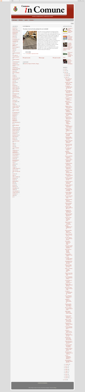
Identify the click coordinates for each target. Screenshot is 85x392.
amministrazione (15, 30)
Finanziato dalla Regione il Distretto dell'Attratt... (69, 284)
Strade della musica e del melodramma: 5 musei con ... (68, 342)
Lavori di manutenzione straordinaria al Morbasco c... (68, 357)
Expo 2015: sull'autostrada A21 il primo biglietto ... (69, 126)
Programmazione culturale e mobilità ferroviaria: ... (68, 324)
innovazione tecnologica (16, 97)
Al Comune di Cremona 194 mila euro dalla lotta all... (68, 87)
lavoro (13, 103)
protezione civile (15, 135)
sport (13, 165)
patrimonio (14, 115)
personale (14, 118)
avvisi (13, 43)
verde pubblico (14, 188)
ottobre (66, 77)
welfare (13, 195)
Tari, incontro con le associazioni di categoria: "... (68, 148)
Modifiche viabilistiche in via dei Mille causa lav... (68, 227)
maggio (66, 371)
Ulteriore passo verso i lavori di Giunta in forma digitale (70, 61)
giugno (66, 369)
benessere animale (15, 47)
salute (13, 143)
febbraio (66, 376)
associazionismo (15, 39)
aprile (66, 372)
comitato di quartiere (15, 59)
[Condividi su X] (28, 52)
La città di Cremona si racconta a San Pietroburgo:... (69, 182)
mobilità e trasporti (15, 107)
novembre (67, 75)
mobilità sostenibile (15, 110)
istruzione (14, 100)
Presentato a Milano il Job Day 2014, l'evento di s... (68, 185)
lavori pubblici (28, 53)
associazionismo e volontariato (15, 41)
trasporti (13, 179)
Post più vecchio (56, 57)
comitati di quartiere (15, 56)
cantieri (13, 50)
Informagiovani (14, 93)
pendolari (13, 116)
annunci (13, 36)
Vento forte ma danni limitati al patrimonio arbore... (69, 171)
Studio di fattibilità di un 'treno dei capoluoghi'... (68, 134)
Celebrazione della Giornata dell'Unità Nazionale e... (68, 138)
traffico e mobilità (15, 176)
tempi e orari (14, 169)
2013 (65, 379)
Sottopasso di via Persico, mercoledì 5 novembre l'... (68, 107)
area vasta (14, 37)
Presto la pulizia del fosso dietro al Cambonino (68, 79)
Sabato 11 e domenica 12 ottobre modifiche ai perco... (68, 270)
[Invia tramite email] (25, 52)
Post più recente (26, 57)
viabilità (13, 189)
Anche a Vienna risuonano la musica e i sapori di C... (69, 175)
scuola (13, 146)
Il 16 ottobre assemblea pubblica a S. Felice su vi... (68, 258)
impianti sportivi (15, 86)
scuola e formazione (15, 147)
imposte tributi (14, 89)
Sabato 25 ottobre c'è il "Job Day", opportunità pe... (68, 223)
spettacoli (14, 164)
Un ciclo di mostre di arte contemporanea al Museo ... (68, 277)
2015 (65, 70)
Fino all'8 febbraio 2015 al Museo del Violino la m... (68, 91)
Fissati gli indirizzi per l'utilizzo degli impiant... (68, 114)
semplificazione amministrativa (15, 152)
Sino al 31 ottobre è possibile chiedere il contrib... (69, 308)
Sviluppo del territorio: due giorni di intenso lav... (68, 301)
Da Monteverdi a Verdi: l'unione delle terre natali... (68, 338)
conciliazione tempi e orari (15, 65)
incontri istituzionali (15, 91)
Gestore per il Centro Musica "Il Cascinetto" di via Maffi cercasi (68, 55)
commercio (14, 63)
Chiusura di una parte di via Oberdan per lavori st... (68, 95)
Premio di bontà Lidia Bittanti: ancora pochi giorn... (68, 141)
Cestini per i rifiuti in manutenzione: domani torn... (68, 160)
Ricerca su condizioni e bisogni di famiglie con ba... (68, 157)
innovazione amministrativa (14, 96)
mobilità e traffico (15, 106)
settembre (67, 364)
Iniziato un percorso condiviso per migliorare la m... (68, 167)
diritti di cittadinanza (15, 72)
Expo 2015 (14, 82)
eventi (13, 81)
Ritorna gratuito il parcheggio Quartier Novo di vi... (69, 361)
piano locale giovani (15, 122)
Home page (14, 20)
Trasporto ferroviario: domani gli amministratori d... (68, 200)
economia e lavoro (15, 78)
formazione (14, 85)
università (14, 185)
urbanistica (14, 186)
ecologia (13, 75)
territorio (13, 173)
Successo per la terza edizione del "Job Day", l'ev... (68, 145)
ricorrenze (14, 139)
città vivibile (14, 55)
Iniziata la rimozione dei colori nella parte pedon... (68, 204)
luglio (66, 367)
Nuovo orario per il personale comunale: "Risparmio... (68, 251)
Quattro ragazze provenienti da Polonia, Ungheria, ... (68, 313)
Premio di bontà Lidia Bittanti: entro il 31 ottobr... (68, 274)
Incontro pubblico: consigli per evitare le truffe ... (68, 255)
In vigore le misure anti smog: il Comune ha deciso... (68, 219)
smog (13, 162)
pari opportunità (15, 112)
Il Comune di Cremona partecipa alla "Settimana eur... (68, 293)
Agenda (26, 20)
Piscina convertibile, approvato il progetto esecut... (68, 231)
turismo (13, 183)
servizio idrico (14, 157)
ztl (12, 196)
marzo (66, 374)
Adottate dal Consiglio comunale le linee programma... (69, 246)
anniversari (14, 34)
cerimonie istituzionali (16, 53)
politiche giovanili (15, 129)
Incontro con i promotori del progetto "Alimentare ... (68, 122)
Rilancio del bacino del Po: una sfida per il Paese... (68, 265)
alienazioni (14, 27)
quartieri (13, 138)
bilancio (13, 48)
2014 (65, 72)
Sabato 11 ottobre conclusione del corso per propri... (68, 320)
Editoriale (21, 20)
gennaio (66, 377)
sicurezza (13, 158)
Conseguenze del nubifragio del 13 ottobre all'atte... (68, 211)
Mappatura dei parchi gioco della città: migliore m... (68, 214)
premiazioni (14, 133)
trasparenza (14, 178)
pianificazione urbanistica (14, 120)
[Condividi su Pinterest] (30, 52)
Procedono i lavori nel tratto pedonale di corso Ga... (68, 178)
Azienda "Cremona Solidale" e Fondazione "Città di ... (68, 130)
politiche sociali (15, 130)
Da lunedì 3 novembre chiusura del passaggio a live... (68, 83)
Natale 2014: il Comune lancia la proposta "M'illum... (68, 103)
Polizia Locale (14, 132)
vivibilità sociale (15, 192)
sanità (13, 144)
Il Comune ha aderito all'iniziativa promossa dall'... (68, 164)
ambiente (13, 29)
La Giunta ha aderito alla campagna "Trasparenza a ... (68, 345)
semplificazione (15, 150)
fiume (13, 84)
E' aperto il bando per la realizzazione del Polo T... (68, 327)
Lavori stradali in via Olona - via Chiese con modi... (68, 234)
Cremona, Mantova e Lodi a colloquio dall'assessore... (68, 193)
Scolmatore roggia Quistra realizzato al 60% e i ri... (69, 207)
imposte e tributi (15, 88)
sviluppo (13, 167)
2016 (65, 69)
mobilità (13, 104)
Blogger (55, 387)
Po (12, 123)
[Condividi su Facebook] (29, 52)
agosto (66, 365)
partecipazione (14, 113)
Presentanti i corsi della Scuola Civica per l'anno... (68, 334)
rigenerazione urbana (34, 53)
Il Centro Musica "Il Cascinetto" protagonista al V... (68, 281)
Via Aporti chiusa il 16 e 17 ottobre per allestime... (68, 238)
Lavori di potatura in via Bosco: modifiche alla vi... (68, 98)
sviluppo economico (15, 168)
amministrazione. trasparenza (15, 33)
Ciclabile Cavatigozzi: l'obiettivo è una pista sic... (68, 349)
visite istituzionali (15, 191)
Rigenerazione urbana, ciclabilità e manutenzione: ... (68, 110)
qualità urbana (14, 136)
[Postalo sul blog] (27, 52)
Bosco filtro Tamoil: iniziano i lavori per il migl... (68, 288)
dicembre (67, 73)
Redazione (31, 20)
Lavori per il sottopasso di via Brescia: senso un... (69, 331)
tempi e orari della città (16, 171)
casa (13, 51)
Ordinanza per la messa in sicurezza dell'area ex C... (68, 117)
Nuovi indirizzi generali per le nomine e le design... (68, 243)
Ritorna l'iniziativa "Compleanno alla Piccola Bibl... (68, 189)
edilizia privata (14, 79)
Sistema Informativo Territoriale (15, 161)
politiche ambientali (15, 125)
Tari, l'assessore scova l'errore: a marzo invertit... (68, 196)
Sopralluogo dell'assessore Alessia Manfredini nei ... (68, 153)
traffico (13, 175)
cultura (13, 71)
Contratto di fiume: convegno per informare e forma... (69, 316)
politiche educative (15, 127)
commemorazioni (15, 61)
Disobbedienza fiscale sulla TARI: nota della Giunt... (68, 262)
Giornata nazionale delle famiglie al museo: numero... (68, 305)
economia (14, 76)
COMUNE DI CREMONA (42, 383)
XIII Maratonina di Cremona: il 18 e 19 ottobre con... (69, 353)
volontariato (14, 193)
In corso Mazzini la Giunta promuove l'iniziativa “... (68, 296)
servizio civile (14, 155)
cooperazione (14, 67)
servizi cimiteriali (15, 154)
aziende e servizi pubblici (15, 45)
